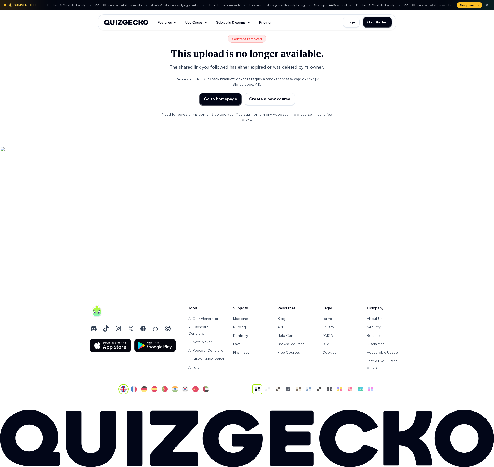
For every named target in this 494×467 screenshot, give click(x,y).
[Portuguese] (165, 389)
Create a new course (269, 98)
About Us (374, 318)
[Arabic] (206, 389)
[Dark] (288, 389)
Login (351, 22)
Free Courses (289, 352)
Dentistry (240, 335)
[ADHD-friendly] (309, 389)
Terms (327, 318)
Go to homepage (220, 98)
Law (236, 344)
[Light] (267, 389)
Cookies (329, 352)
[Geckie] (340, 389)
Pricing (265, 22)
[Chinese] (195, 389)
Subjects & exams (231, 22)
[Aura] (350, 389)
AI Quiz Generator (203, 318)
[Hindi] (175, 389)
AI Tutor (194, 367)
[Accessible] (319, 389)
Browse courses (291, 344)
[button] (110, 345)
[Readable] (278, 389)
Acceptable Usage (382, 352)
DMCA (327, 335)
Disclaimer (375, 344)
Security (374, 327)
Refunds (374, 335)
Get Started (377, 22)
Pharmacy (241, 352)
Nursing (239, 327)
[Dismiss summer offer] (487, 5)
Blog (281, 318)
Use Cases (194, 22)
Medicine (240, 318)
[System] (257, 389)
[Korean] (185, 389)
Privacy (328, 327)
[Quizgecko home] (126, 22)
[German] (144, 389)
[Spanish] (154, 389)
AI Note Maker (200, 342)
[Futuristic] (360, 389)
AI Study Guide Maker (206, 359)
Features (165, 22)
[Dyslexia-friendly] (298, 389)
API (280, 327)
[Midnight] (329, 389)
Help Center (288, 335)
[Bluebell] (370, 389)
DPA (325, 344)
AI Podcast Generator (206, 350)
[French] (134, 389)
